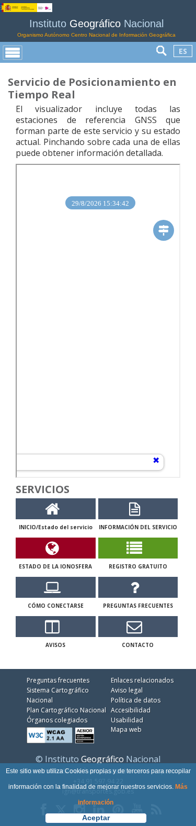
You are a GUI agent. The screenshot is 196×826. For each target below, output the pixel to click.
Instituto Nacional (96, 28)
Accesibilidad (131, 710)
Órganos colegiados (57, 720)
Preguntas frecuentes (58, 680)
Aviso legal (127, 690)
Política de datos (135, 700)
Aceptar (96, 817)
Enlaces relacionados (142, 680)
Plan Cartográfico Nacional (66, 710)
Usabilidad (127, 720)
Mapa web (126, 729)
